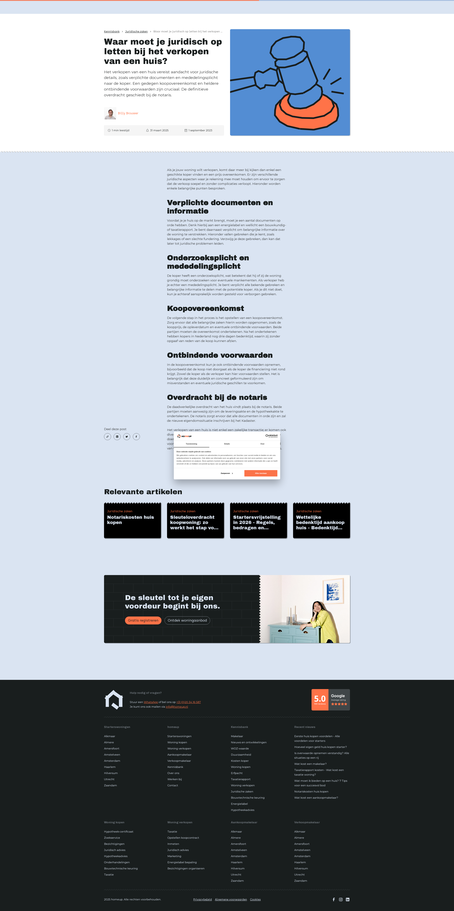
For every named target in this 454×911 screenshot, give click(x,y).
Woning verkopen (179, 748)
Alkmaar (109, 736)
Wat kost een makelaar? (310, 764)
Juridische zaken (242, 791)
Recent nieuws (304, 727)
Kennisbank (175, 767)
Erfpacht (237, 773)
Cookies (255, 899)
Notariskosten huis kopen (311, 791)
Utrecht (109, 779)
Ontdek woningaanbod (187, 620)
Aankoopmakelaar (179, 754)
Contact (172, 785)
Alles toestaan (261, 473)
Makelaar (237, 736)
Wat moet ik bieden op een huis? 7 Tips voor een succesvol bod (320, 783)
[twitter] (126, 436)
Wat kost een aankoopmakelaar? (316, 797)
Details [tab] (227, 444)
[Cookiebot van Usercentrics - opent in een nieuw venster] (267, 436)
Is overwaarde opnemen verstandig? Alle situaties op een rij (321, 755)
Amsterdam (112, 760)
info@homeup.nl (177, 706)
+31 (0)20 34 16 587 (188, 702)
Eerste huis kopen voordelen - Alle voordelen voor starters (317, 738)
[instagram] (340, 899)
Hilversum (111, 773)
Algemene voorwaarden (231, 899)
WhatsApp (151, 702)
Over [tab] (262, 444)
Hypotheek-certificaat (118, 831)
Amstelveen (112, 754)
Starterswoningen (117, 727)
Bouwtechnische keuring (248, 797)
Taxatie (109, 874)
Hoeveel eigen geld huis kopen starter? (320, 747)
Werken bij (174, 779)
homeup (173, 727)
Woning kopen (177, 742)
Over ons (173, 773)
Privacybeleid (202, 899)
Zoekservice (112, 837)
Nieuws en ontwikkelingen (249, 742)
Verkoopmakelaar (179, 760)
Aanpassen (225, 473)
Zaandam (110, 785)
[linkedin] (117, 436)
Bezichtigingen (114, 844)
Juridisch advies (114, 850)
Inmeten (173, 844)
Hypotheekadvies (242, 810)
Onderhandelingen (117, 862)
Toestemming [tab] (191, 444)
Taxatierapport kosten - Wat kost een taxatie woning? (319, 772)
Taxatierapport (241, 779)
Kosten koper (240, 760)
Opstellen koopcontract (183, 837)
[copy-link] (107, 436)
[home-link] (114, 700)
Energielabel (239, 803)
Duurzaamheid (241, 754)
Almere (109, 742)
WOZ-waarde (240, 748)
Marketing (174, 856)
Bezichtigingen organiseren (186, 868)
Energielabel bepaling (182, 862)
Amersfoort (111, 748)
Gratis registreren (143, 620)
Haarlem (110, 767)
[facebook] (136, 436)
